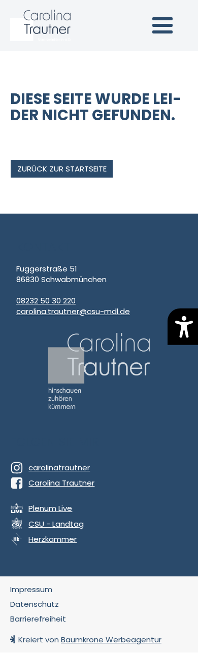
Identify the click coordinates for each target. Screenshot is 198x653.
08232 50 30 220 (46, 300)
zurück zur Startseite (62, 168)
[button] (162, 25)
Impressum (31, 589)
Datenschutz (34, 604)
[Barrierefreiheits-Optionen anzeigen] (183, 326)
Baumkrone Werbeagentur (111, 639)
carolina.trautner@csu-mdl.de (73, 311)
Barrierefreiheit (38, 618)
